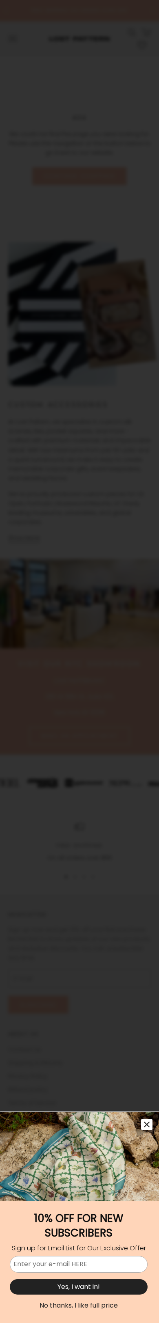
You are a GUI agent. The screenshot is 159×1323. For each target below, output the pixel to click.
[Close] (146, 1124)
